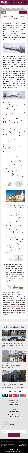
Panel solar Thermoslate (14, 404)
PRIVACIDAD (8, 441)
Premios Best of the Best (14, 414)
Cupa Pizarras (8, 451)
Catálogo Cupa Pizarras (14, 411)
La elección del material (10, 103)
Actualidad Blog (9, 5)
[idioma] (18, 2)
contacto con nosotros (17, 310)
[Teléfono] (11, 2)
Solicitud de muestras (14, 413)
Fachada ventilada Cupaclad (14, 406)
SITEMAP (24, 441)
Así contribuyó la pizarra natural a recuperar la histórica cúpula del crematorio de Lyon (12, 365)
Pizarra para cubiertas (14, 402)
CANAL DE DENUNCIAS (18, 441)
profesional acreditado (17, 304)
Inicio (2, 5)
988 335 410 (25, 444)
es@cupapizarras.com (23, 445)
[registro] (15, 2)
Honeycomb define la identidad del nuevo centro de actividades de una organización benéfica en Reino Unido (13, 385)
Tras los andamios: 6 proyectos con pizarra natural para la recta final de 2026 (12, 345)
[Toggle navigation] (25, 2)
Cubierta (3, 12)
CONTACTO (3, 441)
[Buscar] (21, 2)
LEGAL (12, 441)
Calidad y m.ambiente (14, 416)
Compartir (21, 12)
